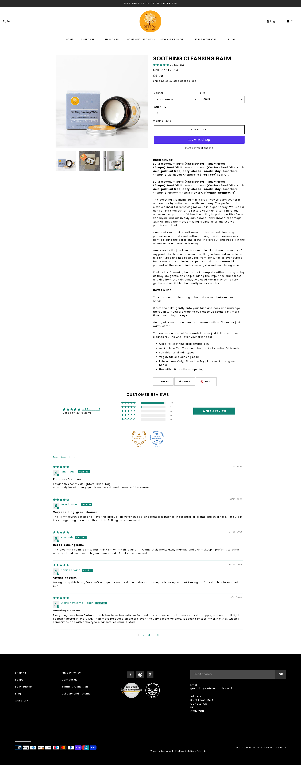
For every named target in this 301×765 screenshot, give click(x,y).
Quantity (160, 107)
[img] (61, 467)
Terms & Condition (75, 686)
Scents (159, 93)
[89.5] (139, 438)
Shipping (159, 81)
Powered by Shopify (275, 747)
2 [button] (143, 635)
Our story (21, 700)
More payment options (199, 147)
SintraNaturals (254, 747)
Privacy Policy (71, 672)
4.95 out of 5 (91, 409)
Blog (18, 693)
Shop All (20, 672)
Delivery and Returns (76, 693)
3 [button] (149, 635)
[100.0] (157, 438)
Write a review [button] (214, 411)
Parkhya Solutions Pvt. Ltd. (190, 751)
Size (203, 93)
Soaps (19, 679)
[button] (161, 65)
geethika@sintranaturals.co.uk (211, 688)
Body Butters (24, 686)
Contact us (69, 679)
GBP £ (22, 738)
